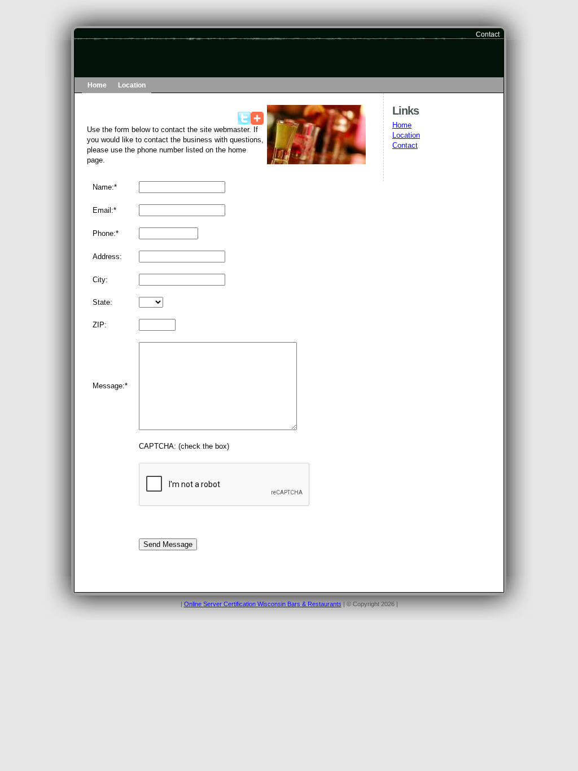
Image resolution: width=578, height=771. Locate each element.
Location (132, 85)
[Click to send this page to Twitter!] (244, 122)
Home (97, 85)
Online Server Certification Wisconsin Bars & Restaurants (262, 604)
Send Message (167, 544)
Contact (488, 34)
